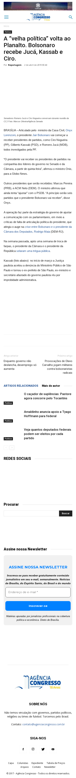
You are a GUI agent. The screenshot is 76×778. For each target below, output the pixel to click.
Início (6, 26)
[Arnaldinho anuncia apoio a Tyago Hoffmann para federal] (13, 416)
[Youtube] (53, 749)
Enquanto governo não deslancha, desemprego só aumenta (20, 365)
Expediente (37, 763)
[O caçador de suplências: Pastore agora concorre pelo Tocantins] (13, 398)
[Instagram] (33, 749)
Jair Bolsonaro (41, 135)
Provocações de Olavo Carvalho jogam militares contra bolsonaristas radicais (57, 366)
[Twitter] (43, 749)
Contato (36, 767)
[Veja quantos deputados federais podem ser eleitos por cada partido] (13, 434)
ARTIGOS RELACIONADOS (21, 385)
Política (8, 32)
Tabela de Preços (56, 763)
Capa (11, 763)
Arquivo (24, 767)
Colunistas (22, 763)
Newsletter (50, 767)
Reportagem (14, 64)
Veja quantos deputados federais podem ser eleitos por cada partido (47, 434)
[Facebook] (23, 749)
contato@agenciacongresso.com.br (43, 724)
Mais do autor (51, 385)
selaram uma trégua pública (33, 250)
